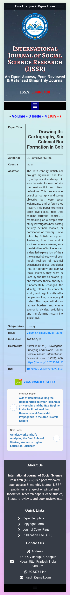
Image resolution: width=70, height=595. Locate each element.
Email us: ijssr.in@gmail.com (35, 6)
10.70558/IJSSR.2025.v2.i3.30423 (48, 368)
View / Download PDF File (39, 381)
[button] (35, 106)
